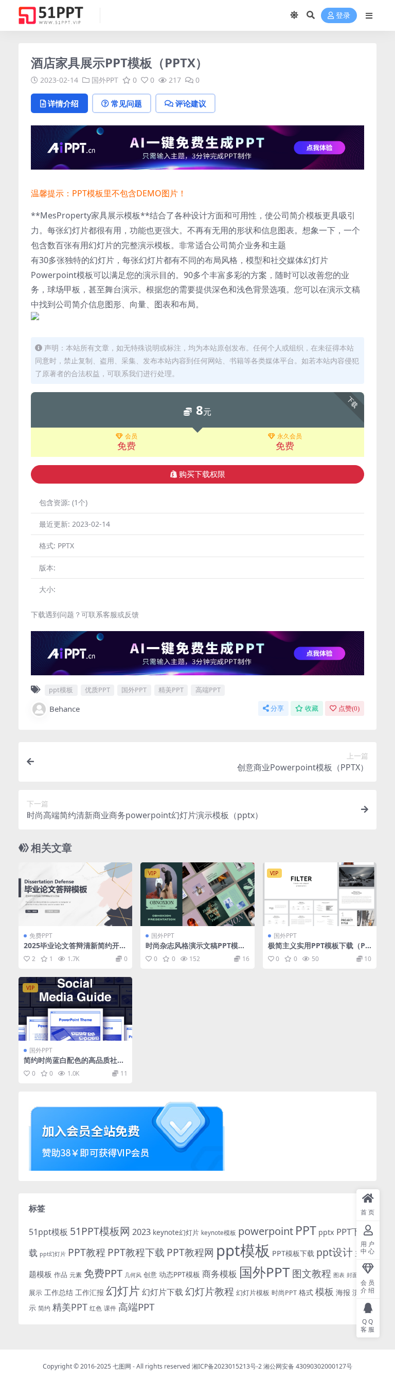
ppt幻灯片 (53, 1254)
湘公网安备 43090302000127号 (307, 1366)
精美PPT (171, 689)
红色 (95, 1308)
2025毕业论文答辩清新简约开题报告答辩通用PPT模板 (75, 949)
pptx (326, 1232)
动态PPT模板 (179, 1274)
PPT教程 (86, 1252)
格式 (306, 1292)
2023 (141, 1232)
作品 (60, 1274)
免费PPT (40, 935)
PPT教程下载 (136, 1252)
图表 (339, 1275)
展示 (35, 1292)
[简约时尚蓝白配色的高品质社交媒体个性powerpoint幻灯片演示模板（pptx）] (75, 1009)
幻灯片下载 (162, 1292)
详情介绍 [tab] (63, 103)
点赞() (349, 708)
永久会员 (289, 436)
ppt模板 (61, 689)
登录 (343, 16)
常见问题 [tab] (126, 103)
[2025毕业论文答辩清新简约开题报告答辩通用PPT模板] (75, 894)
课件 (110, 1308)
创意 (150, 1274)
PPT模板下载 (293, 1253)
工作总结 (58, 1292)
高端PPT (208, 689)
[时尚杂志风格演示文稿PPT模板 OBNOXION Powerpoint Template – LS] (197, 894)
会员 (131, 436)
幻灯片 (123, 1291)
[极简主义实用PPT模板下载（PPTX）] (319, 894)
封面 (352, 1275)
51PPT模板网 (100, 1231)
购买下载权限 (202, 474)
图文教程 (311, 1273)
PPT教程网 (190, 1252)
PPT (305, 1230)
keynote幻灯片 (176, 1232)
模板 (324, 1291)
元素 (75, 1275)
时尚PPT (284, 1292)
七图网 (122, 1366)
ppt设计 (334, 1252)
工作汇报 (89, 1292)
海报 (343, 1292)
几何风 (132, 1275)
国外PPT (105, 80)
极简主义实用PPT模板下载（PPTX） (319, 949)
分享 (277, 708)
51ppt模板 (48, 1232)
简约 (44, 1308)
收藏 (311, 708)
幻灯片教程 (209, 1291)
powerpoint (265, 1231)
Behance (64, 709)
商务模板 (219, 1274)
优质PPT (97, 689)
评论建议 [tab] (190, 103)
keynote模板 (218, 1233)
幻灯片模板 (253, 1292)
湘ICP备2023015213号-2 (227, 1366)
